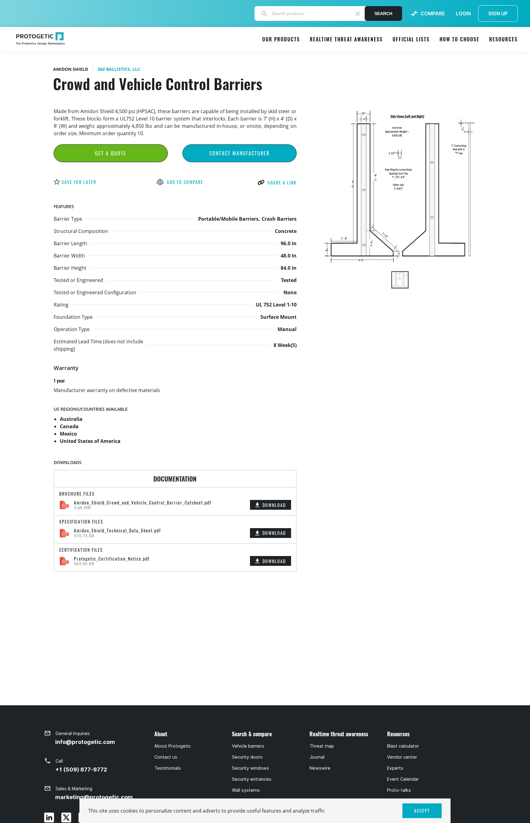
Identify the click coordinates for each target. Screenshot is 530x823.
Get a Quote (110, 153)
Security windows (250, 768)
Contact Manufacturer (239, 153)
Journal (317, 757)
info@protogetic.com (85, 742)
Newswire (319, 768)
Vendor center (402, 757)
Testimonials (167, 768)
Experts (395, 768)
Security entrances (251, 779)
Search (383, 13)
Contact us (165, 757)
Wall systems (246, 790)
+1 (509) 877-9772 (81, 769)
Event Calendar (403, 779)
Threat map (321, 746)
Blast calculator (403, 746)
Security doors (247, 757)
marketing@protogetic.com (94, 797)
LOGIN (463, 13)
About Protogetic (172, 746)
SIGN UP (498, 13)
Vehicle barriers (248, 746)
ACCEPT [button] (422, 810)
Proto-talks (399, 790)
